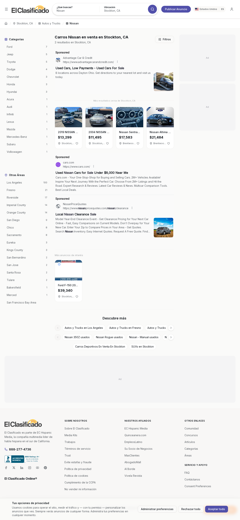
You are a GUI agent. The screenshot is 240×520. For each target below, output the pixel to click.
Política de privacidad (77, 469)
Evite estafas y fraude (78, 462)
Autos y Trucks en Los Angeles (84, 327)
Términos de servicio (77, 448)
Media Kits (70, 435)
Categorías (191, 448)
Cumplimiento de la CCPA (80, 482)
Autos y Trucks (51, 23)
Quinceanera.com (135, 435)
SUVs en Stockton (142, 346)
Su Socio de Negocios (138, 448)
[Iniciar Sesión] (232, 9)
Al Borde (129, 469)
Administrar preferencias (157, 509)
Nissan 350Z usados (77, 337)
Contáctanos (192, 479)
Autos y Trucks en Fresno (125, 327)
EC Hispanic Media (136, 428)
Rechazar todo (190, 509)
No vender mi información (80, 489)
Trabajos (69, 442)
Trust (67, 455)
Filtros (167, 39)
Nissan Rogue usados (109, 337)
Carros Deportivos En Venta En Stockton (100, 346)
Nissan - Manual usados (143, 337)
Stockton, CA (25, 23)
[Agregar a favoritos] (77, 143)
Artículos (189, 442)
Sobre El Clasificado (76, 428)
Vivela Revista (133, 475)
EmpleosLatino (133, 442)
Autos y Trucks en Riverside (164, 327)
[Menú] (6, 9)
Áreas (188, 455)
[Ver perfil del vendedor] (59, 264)
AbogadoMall (132, 462)
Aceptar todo (216, 509)
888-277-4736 (20, 449)
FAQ (187, 472)
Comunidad (191, 428)
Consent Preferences (197, 486)
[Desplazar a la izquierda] (58, 328)
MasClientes (132, 455)
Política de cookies (76, 475)
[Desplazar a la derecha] (171, 328)
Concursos (191, 435)
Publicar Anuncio (176, 9)
